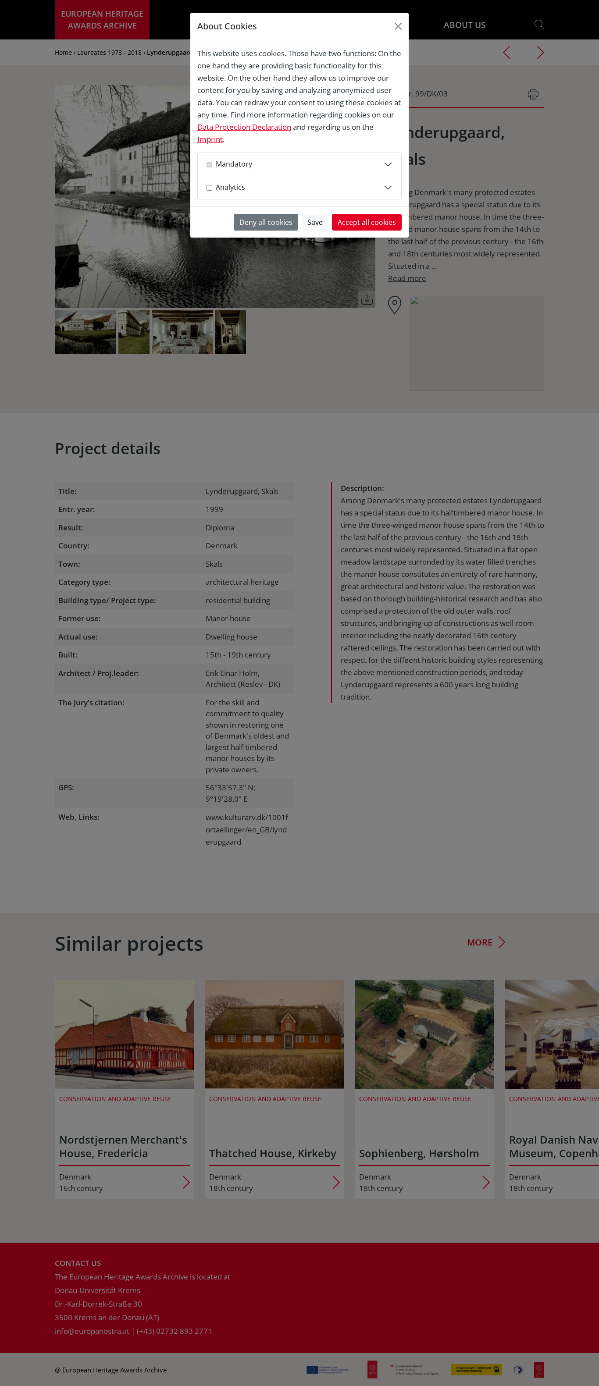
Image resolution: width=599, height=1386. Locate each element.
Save (315, 222)
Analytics (230, 187)
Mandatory (234, 164)
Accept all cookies (367, 222)
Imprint (210, 139)
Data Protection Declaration (244, 127)
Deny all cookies (265, 222)
